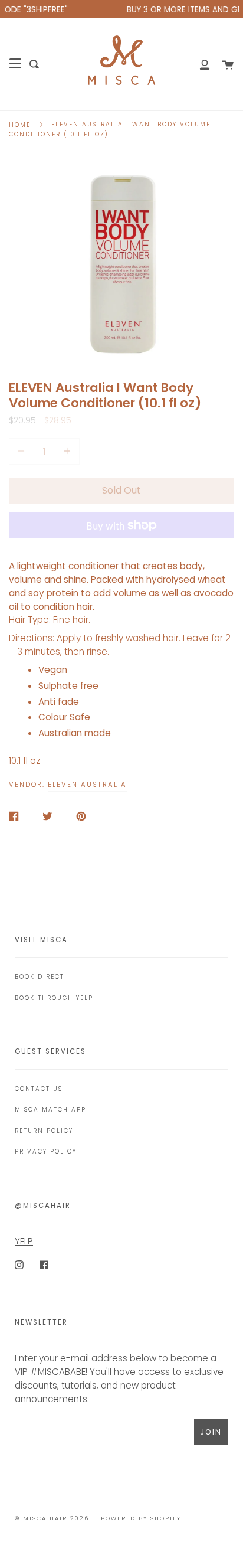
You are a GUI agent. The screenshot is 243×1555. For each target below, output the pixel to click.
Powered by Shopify (141, 1518)
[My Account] (198, 64)
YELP (24, 1241)
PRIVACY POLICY (46, 1151)
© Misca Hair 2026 (52, 1518)
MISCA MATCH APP (50, 1109)
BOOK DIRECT (39, 977)
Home (20, 124)
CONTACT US (39, 1089)
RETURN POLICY (44, 1131)
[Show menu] (15, 64)
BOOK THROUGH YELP (54, 998)
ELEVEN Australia (87, 784)
